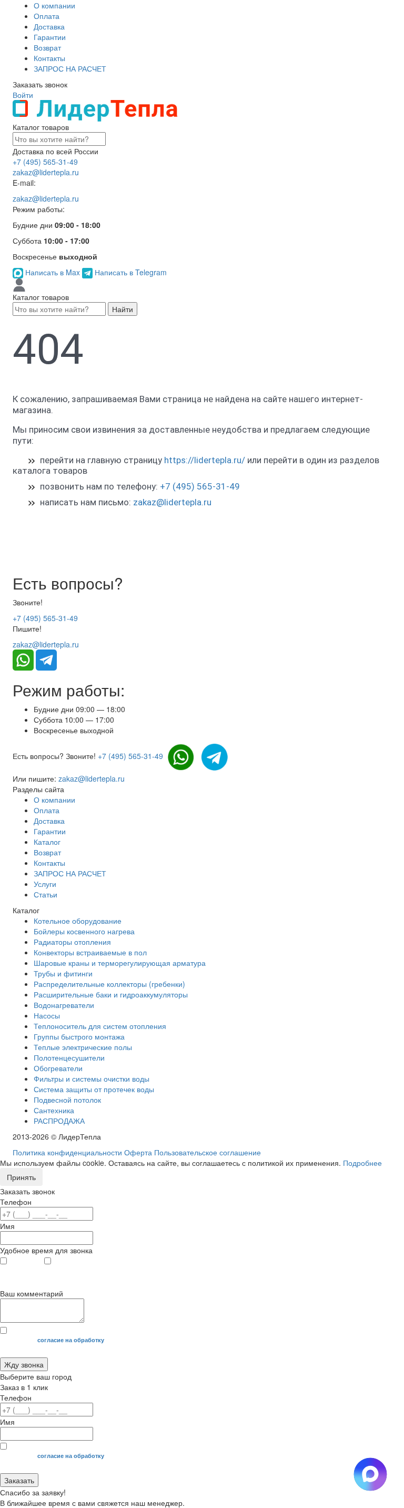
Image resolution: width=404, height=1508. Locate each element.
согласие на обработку (70, 1340)
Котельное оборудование (78, 920)
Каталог (47, 841)
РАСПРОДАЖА (59, 1120)
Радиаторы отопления (72, 941)
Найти (122, 309)
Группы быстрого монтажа (79, 1036)
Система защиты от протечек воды (94, 1089)
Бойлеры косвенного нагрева (84, 931)
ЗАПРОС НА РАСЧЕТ (70, 68)
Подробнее (362, 1162)
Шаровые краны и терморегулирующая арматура (120, 962)
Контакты (49, 58)
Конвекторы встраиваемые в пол (90, 952)
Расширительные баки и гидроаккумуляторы (111, 994)
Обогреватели (58, 1068)
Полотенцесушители (69, 1057)
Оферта (138, 1152)
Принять (21, 1177)
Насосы (47, 1015)
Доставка (49, 26)
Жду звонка (24, 1364)
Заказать (19, 1480)
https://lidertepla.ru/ (204, 460)
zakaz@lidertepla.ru (46, 172)
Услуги (45, 883)
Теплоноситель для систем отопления (100, 1026)
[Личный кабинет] (19, 284)
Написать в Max (52, 272)
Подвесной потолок (67, 1099)
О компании (54, 5)
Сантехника (54, 1110)
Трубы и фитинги (63, 973)
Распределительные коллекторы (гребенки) (109, 983)
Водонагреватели (64, 1005)
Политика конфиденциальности (67, 1152)
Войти (23, 94)
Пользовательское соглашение (207, 1152)
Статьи (45, 894)
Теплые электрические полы (83, 1047)
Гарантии (50, 37)
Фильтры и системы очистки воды (91, 1078)
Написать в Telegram (130, 272)
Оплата (46, 16)
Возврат (47, 47)
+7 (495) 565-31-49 (45, 161)
